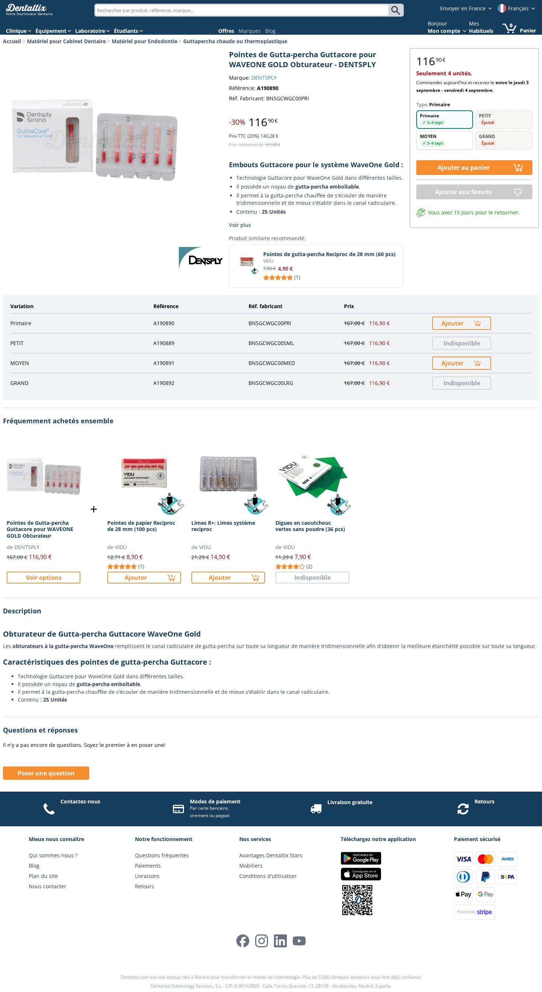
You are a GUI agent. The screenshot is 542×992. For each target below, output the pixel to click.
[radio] (444, 119)
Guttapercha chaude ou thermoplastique (235, 41)
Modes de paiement (215, 801)
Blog (270, 30)
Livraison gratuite (349, 802)
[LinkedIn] (280, 940)
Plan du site (43, 875)
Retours (484, 801)
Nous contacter (47, 886)
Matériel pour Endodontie (144, 41)
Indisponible (462, 343)
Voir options (44, 578)
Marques (250, 30)
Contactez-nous (80, 801)
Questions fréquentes (162, 855)
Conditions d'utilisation (267, 875)
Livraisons (147, 875)
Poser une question (46, 773)
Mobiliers (251, 865)
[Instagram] (261, 940)
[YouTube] (299, 940)
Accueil (12, 41)
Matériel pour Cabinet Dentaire (66, 41)
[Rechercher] (397, 10)
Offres (226, 30)
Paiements (148, 865)
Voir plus (240, 224)
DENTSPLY (264, 77)
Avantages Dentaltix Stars (270, 855)
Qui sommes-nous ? (53, 855)
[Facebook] (242, 940)
